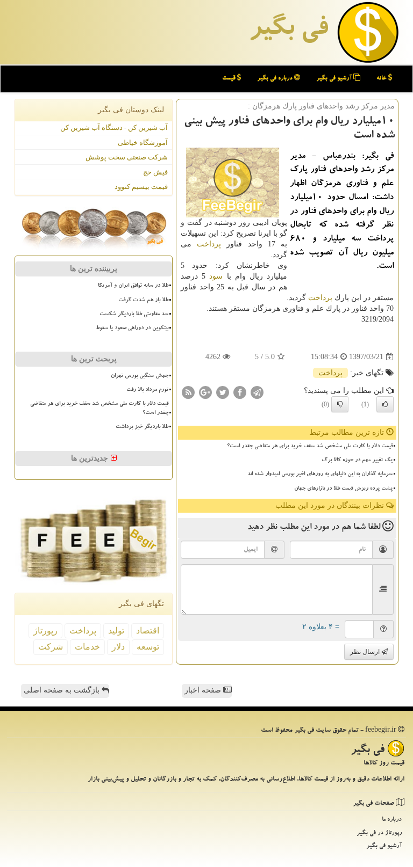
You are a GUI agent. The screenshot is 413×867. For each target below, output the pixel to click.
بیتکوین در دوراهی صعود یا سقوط (132, 328)
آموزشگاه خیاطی (143, 143)
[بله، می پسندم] (385, 404)
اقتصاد (147, 630)
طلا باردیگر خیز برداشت (142, 427)
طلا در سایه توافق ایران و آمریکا (133, 286)
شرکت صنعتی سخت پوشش (127, 157)
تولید (116, 630)
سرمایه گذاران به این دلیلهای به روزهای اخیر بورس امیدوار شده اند (320, 474)
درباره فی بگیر (275, 78)
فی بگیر (288, 31)
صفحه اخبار (203, 690)
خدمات (87, 646)
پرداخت (209, 244)
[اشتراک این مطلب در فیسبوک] (239, 392)
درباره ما (392, 820)
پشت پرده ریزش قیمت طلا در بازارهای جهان (343, 489)
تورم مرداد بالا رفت (147, 390)
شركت (50, 646)
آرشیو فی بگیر (334, 78)
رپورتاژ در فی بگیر (379, 833)
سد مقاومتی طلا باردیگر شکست (133, 314)
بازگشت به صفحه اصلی (63, 690)
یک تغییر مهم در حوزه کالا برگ (357, 460)
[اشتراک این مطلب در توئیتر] (222, 392)
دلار (118, 646)
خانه (382, 78)
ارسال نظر (365, 651)
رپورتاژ (45, 630)
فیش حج (155, 172)
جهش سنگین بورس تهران (139, 376)
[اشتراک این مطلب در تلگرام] (257, 392)
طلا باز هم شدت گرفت (143, 300)
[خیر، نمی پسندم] (339, 404)
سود (216, 276)
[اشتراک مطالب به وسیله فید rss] (188, 392)
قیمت (229, 78)
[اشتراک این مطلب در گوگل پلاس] (205, 392)
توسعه (148, 646)
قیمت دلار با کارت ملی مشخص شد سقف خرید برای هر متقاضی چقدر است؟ (310, 446)
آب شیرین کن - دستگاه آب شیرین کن (114, 127)
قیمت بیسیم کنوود (141, 187)
